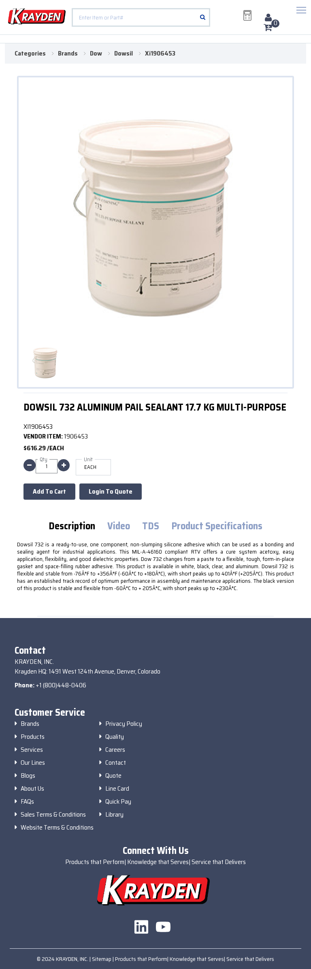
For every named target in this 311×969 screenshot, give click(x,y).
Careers (115, 750)
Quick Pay (118, 801)
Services (32, 750)
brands (68, 53)
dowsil (123, 53)
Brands (30, 724)
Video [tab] (118, 526)
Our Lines (33, 763)
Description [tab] (72, 526)
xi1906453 (160, 53)
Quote (113, 776)
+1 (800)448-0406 (61, 685)
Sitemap (102, 958)
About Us (32, 789)
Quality (114, 737)
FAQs (27, 801)
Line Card (117, 789)
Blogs (28, 776)
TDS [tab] (150, 526)
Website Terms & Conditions (57, 827)
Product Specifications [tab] (216, 526)
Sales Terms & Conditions (53, 814)
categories (30, 53)
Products (33, 737)
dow (96, 53)
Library (114, 814)
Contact (115, 763)
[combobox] (140, 17)
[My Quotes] (247, 15)
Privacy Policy (123, 724)
